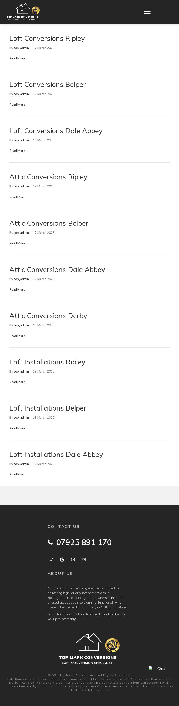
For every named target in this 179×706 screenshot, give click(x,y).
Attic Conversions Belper (48, 223)
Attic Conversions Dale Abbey (57, 269)
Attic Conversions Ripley (48, 176)
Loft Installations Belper (47, 408)
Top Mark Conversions (78, 675)
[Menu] (147, 12)
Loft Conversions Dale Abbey (56, 130)
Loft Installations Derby (90, 690)
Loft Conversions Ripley (47, 38)
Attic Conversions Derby (48, 315)
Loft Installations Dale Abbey (56, 454)
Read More (17, 58)
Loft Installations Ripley (47, 361)
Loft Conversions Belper (47, 84)
